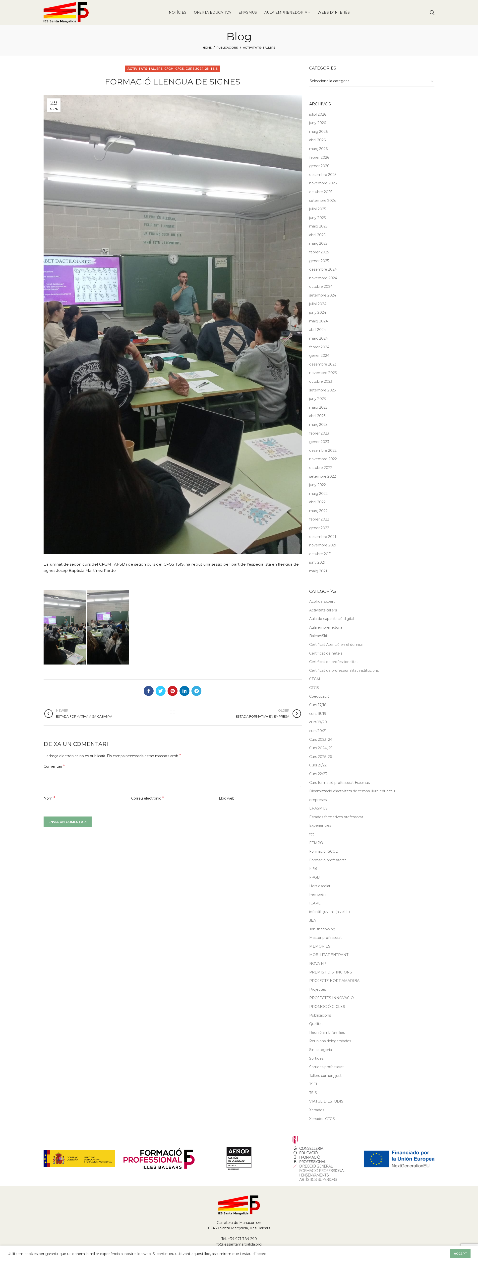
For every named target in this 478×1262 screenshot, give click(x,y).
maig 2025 (318, 226)
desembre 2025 (322, 174)
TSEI (313, 1084)
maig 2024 (318, 321)
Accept (460, 1254)
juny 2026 (317, 123)
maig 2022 (318, 493)
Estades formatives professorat (336, 817)
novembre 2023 (323, 373)
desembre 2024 (323, 269)
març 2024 (318, 338)
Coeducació (319, 696)
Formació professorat (327, 860)
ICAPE (315, 903)
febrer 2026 (319, 157)
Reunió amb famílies (327, 1032)
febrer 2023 (319, 433)
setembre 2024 (322, 295)
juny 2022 (317, 485)
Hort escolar (319, 886)
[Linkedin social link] (184, 691)
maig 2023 (318, 407)
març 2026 (318, 149)
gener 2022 (319, 528)
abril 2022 (317, 502)
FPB (313, 868)
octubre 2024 (321, 286)
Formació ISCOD (324, 851)
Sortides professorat (326, 1067)
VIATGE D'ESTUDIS (326, 1101)
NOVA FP (317, 963)
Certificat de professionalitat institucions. (344, 670)
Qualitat (316, 1024)
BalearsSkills (319, 636)
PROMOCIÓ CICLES (327, 1006)
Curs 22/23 (318, 774)
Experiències (320, 825)
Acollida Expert (322, 601)
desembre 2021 (322, 536)
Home (207, 47)
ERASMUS (318, 808)
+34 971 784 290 (242, 1239)
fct (311, 834)
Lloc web (227, 798)
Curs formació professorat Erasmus (339, 782)
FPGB (314, 877)
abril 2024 (317, 329)
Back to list (172, 713)
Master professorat (325, 937)
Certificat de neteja (326, 653)
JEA (312, 920)
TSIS (214, 69)
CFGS (179, 69)
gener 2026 (319, 166)
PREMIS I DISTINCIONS (330, 972)
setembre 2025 (322, 200)
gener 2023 (319, 442)
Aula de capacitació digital (331, 618)
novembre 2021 (322, 545)
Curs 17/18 (318, 705)
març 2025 (318, 243)
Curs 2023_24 (320, 739)
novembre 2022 (323, 459)
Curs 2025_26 (320, 756)
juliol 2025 (317, 209)
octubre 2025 (320, 192)
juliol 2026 (317, 114)
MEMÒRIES (319, 946)
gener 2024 (319, 355)
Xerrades (316, 1110)
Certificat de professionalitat (333, 662)
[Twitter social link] (161, 691)
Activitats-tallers (259, 47)
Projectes (317, 989)
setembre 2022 (322, 476)
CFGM (169, 69)
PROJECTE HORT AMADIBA (334, 980)
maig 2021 (318, 571)
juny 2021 (317, 562)
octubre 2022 (320, 467)
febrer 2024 (319, 347)
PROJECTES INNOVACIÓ (331, 998)
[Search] (432, 12)
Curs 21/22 (318, 765)
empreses (318, 800)
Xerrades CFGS (322, 1118)
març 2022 (318, 511)
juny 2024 (317, 312)
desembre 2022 (323, 450)
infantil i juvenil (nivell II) (329, 911)
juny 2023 (317, 398)
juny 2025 (317, 218)
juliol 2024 (317, 304)
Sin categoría (320, 1049)
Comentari (54, 766)
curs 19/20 (318, 722)
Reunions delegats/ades (330, 1041)
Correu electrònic (147, 798)
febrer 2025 (319, 252)
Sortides (316, 1058)
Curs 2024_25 (197, 69)
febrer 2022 (319, 519)
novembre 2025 (323, 183)
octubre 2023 (320, 381)
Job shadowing (322, 929)
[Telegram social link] (196, 691)
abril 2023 (317, 416)
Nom (49, 798)
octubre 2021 (320, 554)
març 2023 (318, 424)
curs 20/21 (318, 731)
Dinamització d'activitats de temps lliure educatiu (352, 791)
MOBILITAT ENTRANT (328, 955)
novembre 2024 (323, 278)
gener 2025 (319, 261)
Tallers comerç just (325, 1075)
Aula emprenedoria (325, 627)
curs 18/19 (317, 713)
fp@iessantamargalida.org (239, 1244)
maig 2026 (318, 131)
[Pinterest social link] (173, 691)
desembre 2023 (323, 364)
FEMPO (316, 843)
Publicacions (227, 47)
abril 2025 (317, 235)
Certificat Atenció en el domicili (336, 644)
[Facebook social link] (149, 691)
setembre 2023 (322, 390)
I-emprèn (317, 894)
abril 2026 (317, 140)
